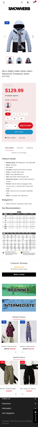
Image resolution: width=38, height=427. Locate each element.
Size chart (22, 138)
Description (9, 148)
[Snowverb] (19, 9)
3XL (22, 118)
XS (8, 114)
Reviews (20, 148)
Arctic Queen (6, 76)
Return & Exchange (19, 153)
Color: (11, 100)
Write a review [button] (19, 274)
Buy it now (19, 132)
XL (8, 118)
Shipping (29, 148)
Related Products (19, 317)
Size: (7, 110)
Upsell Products (19, 357)
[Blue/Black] (8, 105)
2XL (15, 118)
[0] (34, 2)
